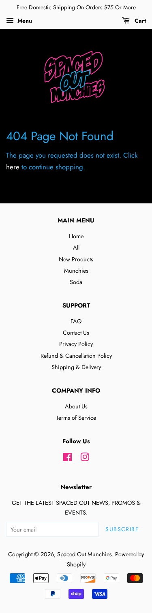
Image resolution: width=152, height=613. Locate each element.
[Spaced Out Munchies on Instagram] (84, 459)
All (76, 247)
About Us (76, 406)
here (12, 167)
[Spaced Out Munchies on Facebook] (67, 459)
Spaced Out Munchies (84, 554)
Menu (24, 21)
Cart (139, 21)
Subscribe (122, 529)
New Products (76, 259)
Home (76, 236)
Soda (76, 282)
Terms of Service (76, 418)
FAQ (76, 321)
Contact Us (76, 333)
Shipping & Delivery (76, 367)
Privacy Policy (76, 344)
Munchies (76, 271)
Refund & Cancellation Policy (76, 356)
